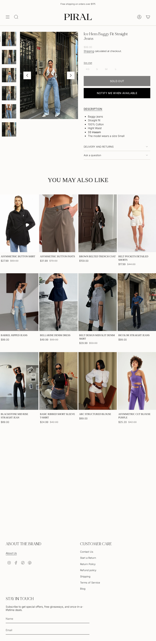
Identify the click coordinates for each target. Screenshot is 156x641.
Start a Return (88, 557)
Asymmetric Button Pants (57, 256)
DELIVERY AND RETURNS (99, 146)
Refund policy (88, 570)
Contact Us (86, 551)
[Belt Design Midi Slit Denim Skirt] (97, 302)
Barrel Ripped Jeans (14, 335)
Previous (27, 75)
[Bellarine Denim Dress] (58, 302)
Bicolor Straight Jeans (134, 335)
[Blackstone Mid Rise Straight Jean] (19, 381)
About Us (11, 553)
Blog (82, 588)
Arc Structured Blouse (95, 414)
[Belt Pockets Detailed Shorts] (137, 223)
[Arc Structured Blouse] (97, 381)
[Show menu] (7, 17)
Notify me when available (117, 93)
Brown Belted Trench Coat (97, 256)
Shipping (89, 51)
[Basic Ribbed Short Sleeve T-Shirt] (58, 381)
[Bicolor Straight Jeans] (137, 302)
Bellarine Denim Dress (55, 335)
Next (71, 75)
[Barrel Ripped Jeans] (19, 302)
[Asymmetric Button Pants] (58, 223)
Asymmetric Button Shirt (18, 256)
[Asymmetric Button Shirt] (19, 223)
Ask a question (92, 155)
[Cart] (148, 17)
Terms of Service (90, 582)
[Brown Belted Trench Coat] (97, 223)
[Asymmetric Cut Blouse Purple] (137, 381)
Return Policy (88, 564)
